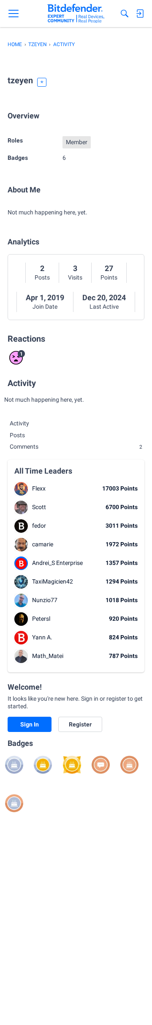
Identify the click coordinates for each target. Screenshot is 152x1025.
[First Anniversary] (129, 764)
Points (108, 277)
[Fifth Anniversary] (72, 764)
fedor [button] (39, 525)
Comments (76, 446)
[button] (21, 489)
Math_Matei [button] (47, 655)
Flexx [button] (39, 488)
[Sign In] (139, 13)
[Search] (124, 13)
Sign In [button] (29, 724)
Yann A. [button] (42, 637)
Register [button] (80, 724)
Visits (75, 277)
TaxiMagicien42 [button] (52, 581)
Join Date (45, 306)
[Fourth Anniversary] (43, 764)
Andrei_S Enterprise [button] (57, 562)
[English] (75, 13)
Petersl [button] (41, 618)
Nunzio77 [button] (44, 600)
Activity (19, 423)
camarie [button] (42, 544)
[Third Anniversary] (14, 764)
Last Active (104, 306)
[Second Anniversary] (14, 803)
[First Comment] (100, 764)
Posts (42, 277)
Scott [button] (39, 507)
